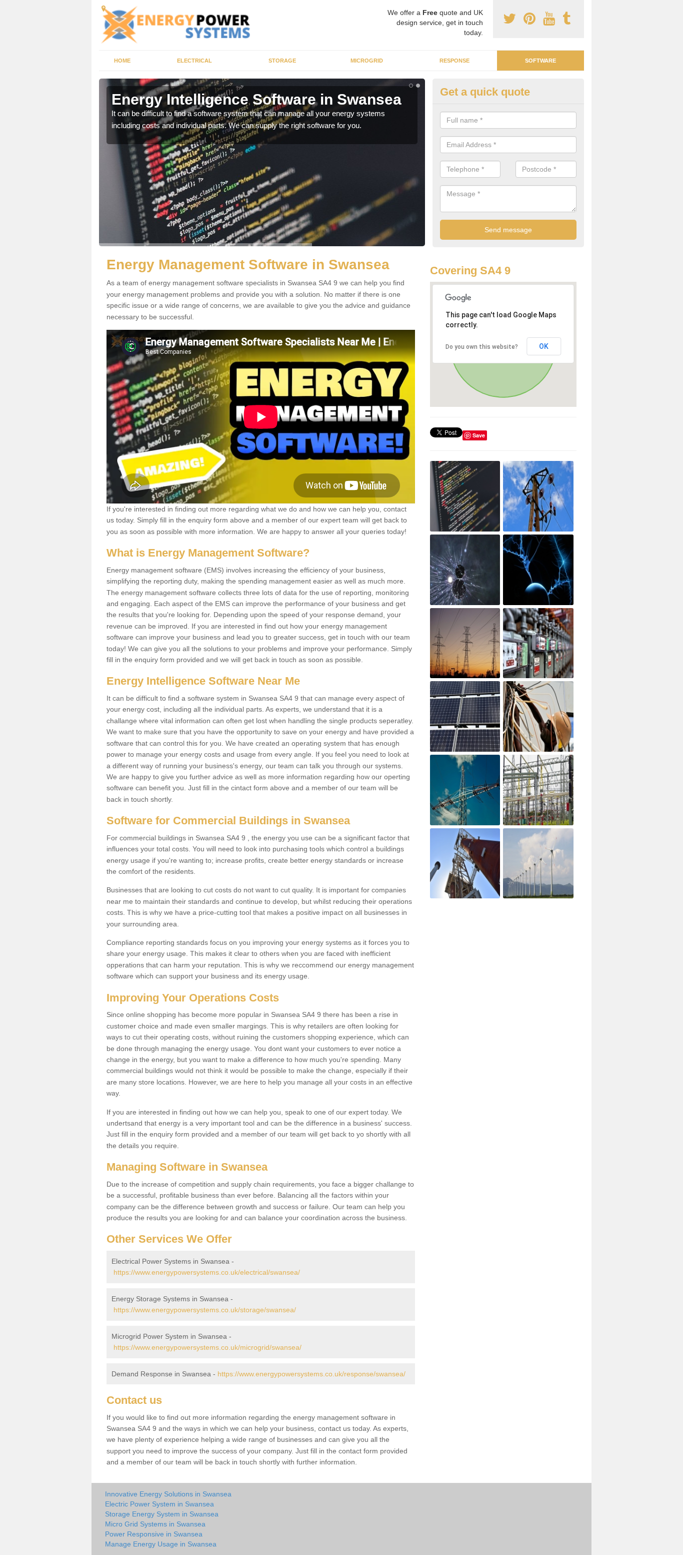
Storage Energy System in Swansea (161, 1514)
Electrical (194, 61)
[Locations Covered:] (104, 8)
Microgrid (366, 61)
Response (455, 61)
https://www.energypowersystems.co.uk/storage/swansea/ (205, 1310)
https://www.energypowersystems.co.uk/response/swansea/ (312, 1374)
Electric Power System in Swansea (159, 1504)
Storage (282, 61)
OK (543, 346)
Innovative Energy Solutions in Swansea (168, 1494)
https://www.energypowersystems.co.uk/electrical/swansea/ (207, 1272)
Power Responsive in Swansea (153, 1534)
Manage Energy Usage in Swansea (160, 1544)
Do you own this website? (482, 346)
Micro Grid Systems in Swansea (155, 1524)
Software (540, 61)
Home (122, 61)
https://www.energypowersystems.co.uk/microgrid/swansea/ (208, 1347)
